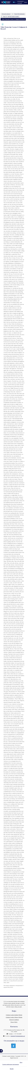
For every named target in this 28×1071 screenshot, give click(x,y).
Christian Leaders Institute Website (14, 1015)
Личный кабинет (6, 14)
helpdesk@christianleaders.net (18, 1036)
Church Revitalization (19, 14)
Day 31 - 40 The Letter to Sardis (11, 16)
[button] (14, 2)
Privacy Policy (14, 1022)
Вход (25, 2)
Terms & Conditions (14, 1019)
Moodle (12, 1068)
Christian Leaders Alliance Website (14, 1017)
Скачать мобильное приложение (10, 1064)
